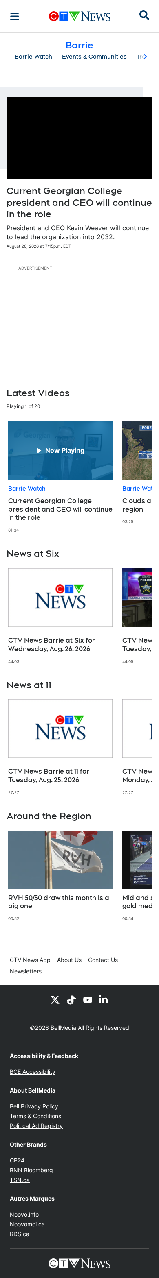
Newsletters (26, 971)
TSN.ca (20, 1179)
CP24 (17, 1160)
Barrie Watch (33, 56)
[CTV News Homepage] (79, 16)
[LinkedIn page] (104, 999)
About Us (69, 959)
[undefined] (60, 477)
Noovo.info (24, 1214)
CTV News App (30, 959)
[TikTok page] (71, 999)
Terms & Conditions (35, 1115)
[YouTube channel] (88, 999)
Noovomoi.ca (27, 1224)
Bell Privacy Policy (34, 1106)
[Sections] (15, 16)
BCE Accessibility (32, 1071)
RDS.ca (19, 1233)
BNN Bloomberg (31, 1170)
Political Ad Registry (36, 1125)
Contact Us (103, 959)
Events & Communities (94, 56)
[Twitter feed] (55, 999)
